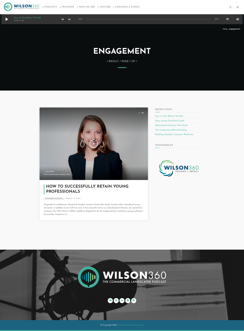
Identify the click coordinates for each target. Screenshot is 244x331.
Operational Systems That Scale (171, 125)
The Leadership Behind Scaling (171, 130)
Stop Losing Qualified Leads (169, 121)
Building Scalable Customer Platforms (174, 135)
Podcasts (51, 7)
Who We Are (87, 7)
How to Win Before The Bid (27, 18)
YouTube (105, 7)
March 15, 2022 (72, 199)
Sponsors (68, 7)
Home (225, 29)
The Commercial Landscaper (130, 325)
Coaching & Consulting (128, 7)
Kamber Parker (53, 199)
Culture (49, 172)
